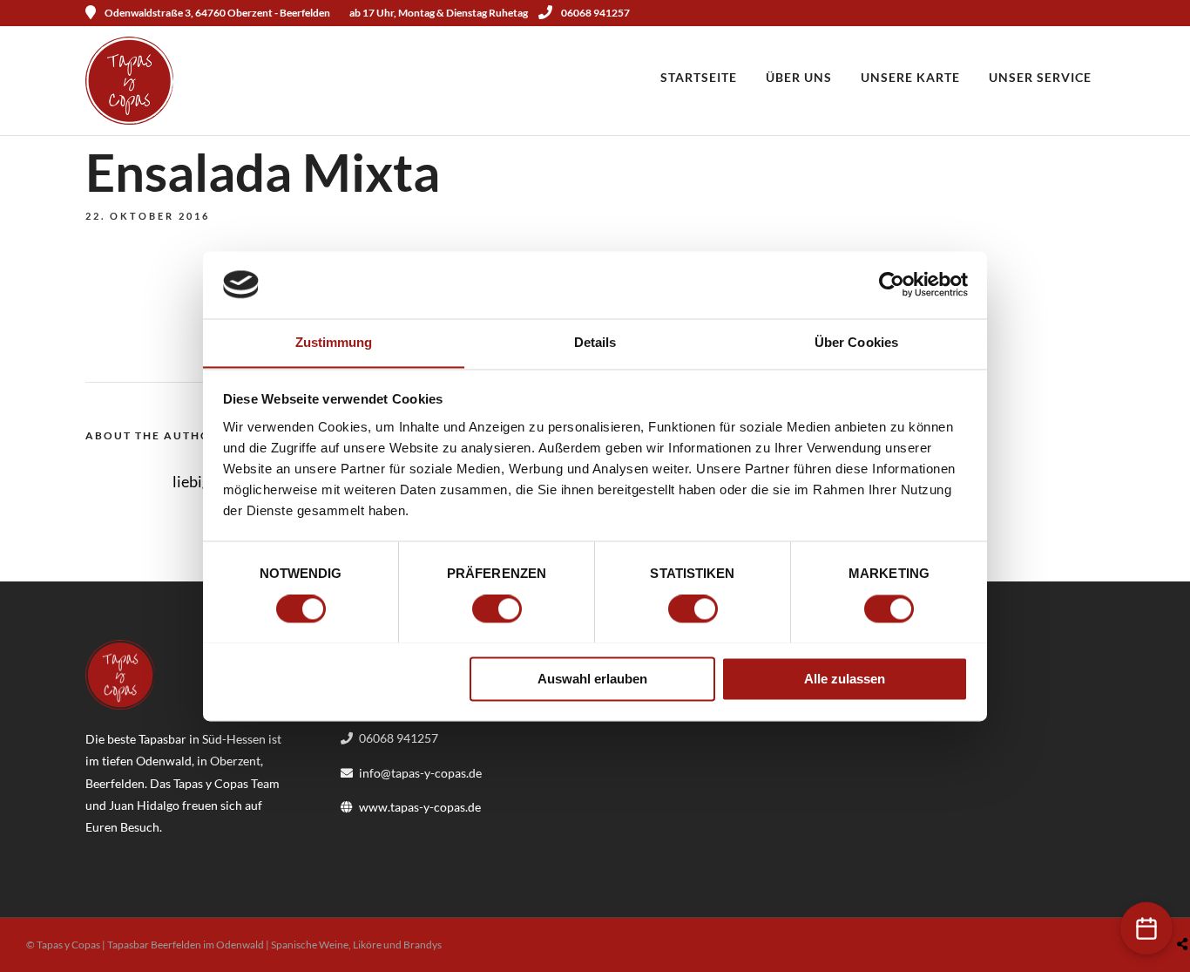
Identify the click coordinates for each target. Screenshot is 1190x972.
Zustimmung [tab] (334, 342)
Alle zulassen (844, 678)
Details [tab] (595, 342)
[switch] (497, 608)
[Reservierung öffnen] (1146, 928)
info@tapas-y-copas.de (420, 772)
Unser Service (1040, 77)
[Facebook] (104, 854)
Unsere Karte (910, 77)
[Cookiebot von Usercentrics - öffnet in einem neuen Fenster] (891, 284)
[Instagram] (1098, 13)
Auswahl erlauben (592, 678)
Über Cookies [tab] (856, 342)
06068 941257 (595, 12)
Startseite (698, 77)
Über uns (799, 77)
